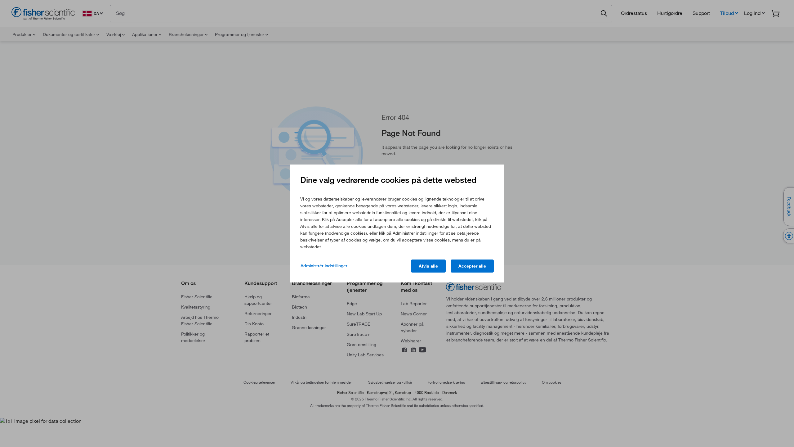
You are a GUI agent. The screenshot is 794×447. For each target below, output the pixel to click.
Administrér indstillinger (324, 266)
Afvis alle (428, 266)
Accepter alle (472, 266)
